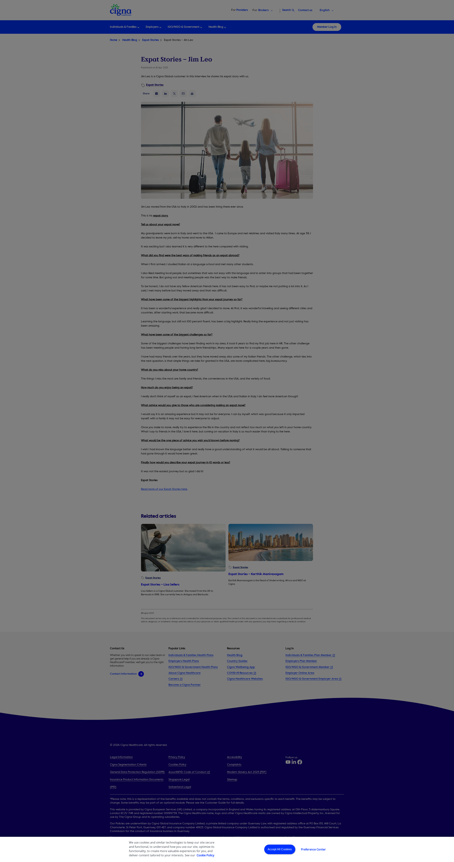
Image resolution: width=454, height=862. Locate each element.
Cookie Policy (205, 855)
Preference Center (313, 849)
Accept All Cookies (280, 849)
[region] (227, 849)
